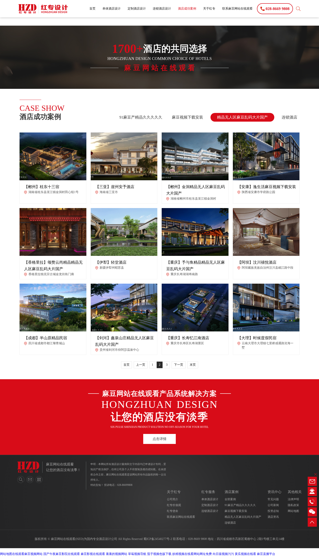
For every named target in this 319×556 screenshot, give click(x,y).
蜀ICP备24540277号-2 (157, 539)
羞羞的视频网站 (116, 554)
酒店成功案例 (187, 8)
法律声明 (293, 499)
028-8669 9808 (197, 539)
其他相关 (295, 492)
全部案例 (230, 499)
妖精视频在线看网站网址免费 (192, 554)
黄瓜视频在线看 (245, 554)
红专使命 (172, 511)
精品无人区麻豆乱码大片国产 (242, 117)
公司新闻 (273, 505)
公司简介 (172, 499)
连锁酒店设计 (162, 8)
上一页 (140, 364)
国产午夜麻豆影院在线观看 (61, 554)
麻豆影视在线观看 (93, 554)
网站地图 (293, 511)
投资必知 (273, 511)
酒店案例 (231, 492)
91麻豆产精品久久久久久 (140, 117)
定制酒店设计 (137, 8)
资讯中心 (274, 492)
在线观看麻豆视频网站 (27, 554)
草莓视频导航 (137, 554)
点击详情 (159, 439)
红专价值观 (174, 505)
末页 (193, 364)
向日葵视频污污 (223, 554)
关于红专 (209, 8)
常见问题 (273, 499)
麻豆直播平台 (266, 554)
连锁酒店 (289, 117)
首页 (92, 8)
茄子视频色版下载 (159, 554)
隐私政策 (293, 505)
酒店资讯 (273, 516)
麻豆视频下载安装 (187, 117)
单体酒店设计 (111, 8)
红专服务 (208, 492)
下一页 (178, 364)
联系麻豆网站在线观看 (237, 8)
